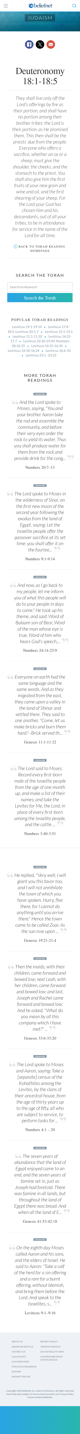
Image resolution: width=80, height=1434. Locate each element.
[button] (74, 5)
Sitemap (16, 1371)
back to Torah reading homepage (42, 248)
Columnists (19, 1356)
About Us (17, 1341)
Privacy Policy (49, 1341)
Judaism (40, 18)
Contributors (20, 1361)
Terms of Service (50, 1346)
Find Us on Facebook (24, 1366)
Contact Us (18, 1351)
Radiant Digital (21, 1376)
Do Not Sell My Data (52, 1351)
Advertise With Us (22, 1346)
